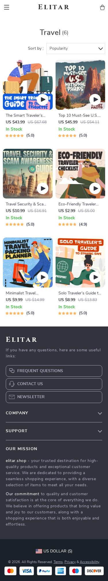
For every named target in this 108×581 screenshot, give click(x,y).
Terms (58, 562)
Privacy (70, 562)
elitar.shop (16, 461)
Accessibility (89, 562)
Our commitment (22, 494)
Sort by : (35, 49)
